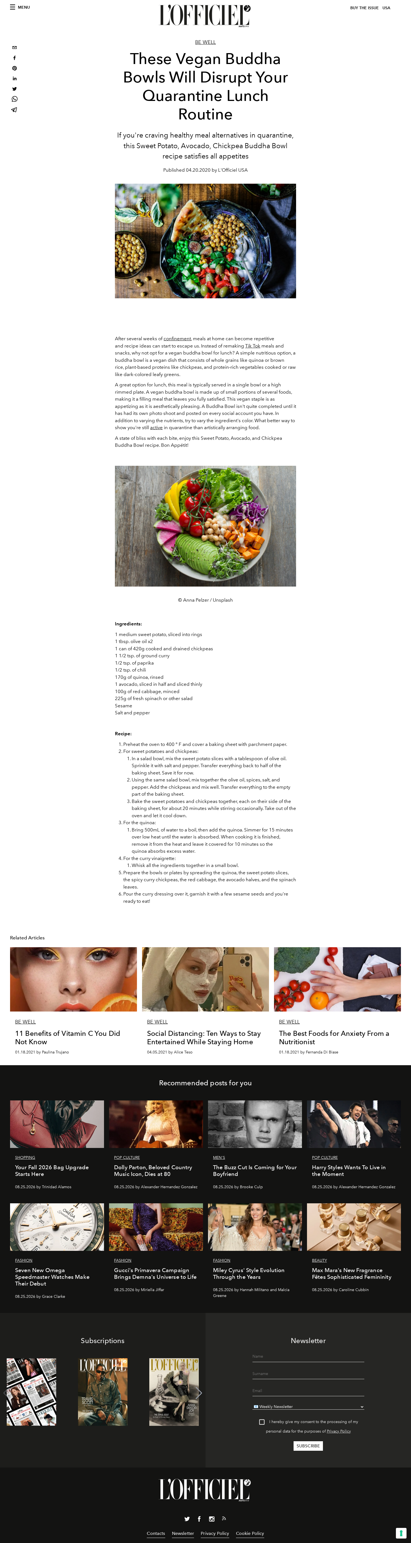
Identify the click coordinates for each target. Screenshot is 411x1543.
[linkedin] (14, 79)
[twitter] (14, 89)
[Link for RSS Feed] (224, 1519)
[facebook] (14, 58)
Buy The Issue (364, 8)
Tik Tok (252, 346)
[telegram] (14, 110)
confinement (177, 338)
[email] (14, 48)
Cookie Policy (250, 1533)
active (156, 427)
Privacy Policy (339, 1431)
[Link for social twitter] (187, 1520)
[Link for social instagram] (211, 1520)
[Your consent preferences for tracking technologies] (401, 1533)
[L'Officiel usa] (205, 16)
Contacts (156, 1533)
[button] (199, 1393)
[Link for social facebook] (199, 1520)
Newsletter (183, 1533)
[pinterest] (14, 69)
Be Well (205, 42)
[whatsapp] (14, 100)
